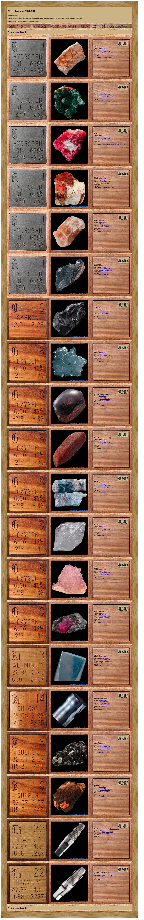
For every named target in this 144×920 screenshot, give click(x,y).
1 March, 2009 (106, 704)
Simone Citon (102, 48)
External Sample (114, 829)
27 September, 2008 (107, 661)
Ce (106, 144)
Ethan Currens (102, 656)
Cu (104, 100)
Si (117, 144)
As (103, 752)
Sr (102, 361)
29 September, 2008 (107, 96)
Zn (103, 100)
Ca (105, 144)
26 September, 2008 (105, 51)
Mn (112, 144)
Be (104, 231)
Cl (123, 144)
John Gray (103, 50)
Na (102, 144)
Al (103, 57)
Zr (116, 144)
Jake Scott (102, 830)
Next (17, 32)
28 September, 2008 (107, 53)
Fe (109, 144)
